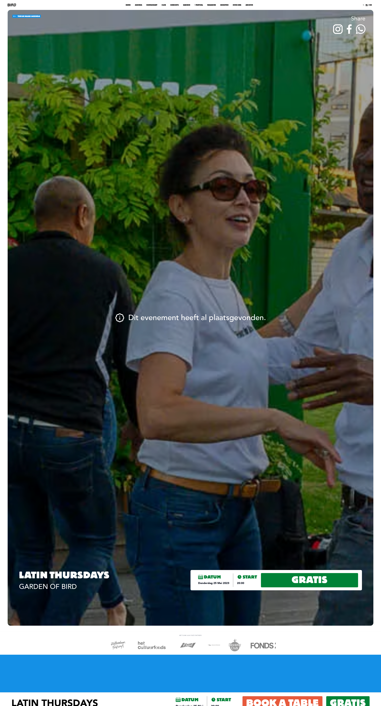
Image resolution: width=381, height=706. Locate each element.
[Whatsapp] (360, 29)
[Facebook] (349, 29)
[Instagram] (338, 29)
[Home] (12, 5)
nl (367, 5)
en (370, 5)
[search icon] (363, 5)
